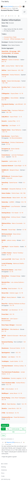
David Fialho (15, 136)
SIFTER (4, 335)
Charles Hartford (17, 87)
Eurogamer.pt (6, 148)
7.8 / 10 (14, 157)
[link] (6, 15)
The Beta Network (7, 366)
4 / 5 (18, 121)
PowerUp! (5, 310)
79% (3, 172)
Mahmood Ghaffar (18, 263)
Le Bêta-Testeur (7, 253)
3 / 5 (20, 116)
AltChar (4, 70)
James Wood (13, 393)
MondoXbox (5, 276)
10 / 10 (9, 254)
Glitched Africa (6, 223)
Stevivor (4, 357)
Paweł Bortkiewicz (19, 417)
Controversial (15, 429)
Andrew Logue (14, 293)
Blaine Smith (16, 197)
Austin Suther (14, 361)
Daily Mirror (5, 116)
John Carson (13, 318)
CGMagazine (5, 93)
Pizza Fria (4, 303)
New (23, 429)
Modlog (3, 467)
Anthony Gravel (15, 217)
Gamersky (5, 202)
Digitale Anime (6, 130)
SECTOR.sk (5, 329)
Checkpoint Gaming (8, 104)
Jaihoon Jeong (11, 240)
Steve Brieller (14, 98)
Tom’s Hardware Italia (8, 382)
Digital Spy (5, 125)
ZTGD (3, 413)
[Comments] (24, 11)
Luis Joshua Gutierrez (17, 282)
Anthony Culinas (19, 366)
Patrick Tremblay (18, 253)
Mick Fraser (15, 259)
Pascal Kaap (11, 229)
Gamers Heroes (6, 197)
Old (13, 432)
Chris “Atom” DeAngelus (18, 398)
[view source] (18, 16)
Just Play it (5, 246)
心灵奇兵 (11, 202)
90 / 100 (5, 83)
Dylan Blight (18, 165)
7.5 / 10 (20, 288)
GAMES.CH (5, 170)
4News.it (4, 59)
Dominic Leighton (16, 378)
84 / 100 (23, 193)
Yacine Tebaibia (14, 246)
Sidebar (4, 425)
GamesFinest (6, 206)
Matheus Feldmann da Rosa (17, 303)
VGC (3, 389)
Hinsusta (4, 229)
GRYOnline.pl (6, 176)
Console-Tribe (6, 110)
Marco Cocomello (17, 223)
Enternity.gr (5, 142)
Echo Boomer (6, 136)
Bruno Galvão (15, 148)
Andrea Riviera (20, 382)
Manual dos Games (7, 269)
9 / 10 (4, 76)
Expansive (5, 161)
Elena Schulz (17, 234)
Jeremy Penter (10, 66)
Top (8, 429)
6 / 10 (24, 189)
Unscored (9, 178)
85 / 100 (20, 70)
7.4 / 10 (12, 305)
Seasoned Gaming (7, 342)
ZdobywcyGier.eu (7, 417)
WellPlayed (5, 393)
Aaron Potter (14, 116)
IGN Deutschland (7, 234)
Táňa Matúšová (14, 329)
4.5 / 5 (3, 284)
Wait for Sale (19, 66)
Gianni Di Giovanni (12, 335)
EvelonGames (6, 155)
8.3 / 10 (4, 99)
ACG (3, 66)
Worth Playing (6, 398)
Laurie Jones (13, 161)
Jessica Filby (11, 121)
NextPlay (4, 288)
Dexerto (4, 121)
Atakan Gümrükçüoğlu (13, 81)
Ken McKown (10, 413)
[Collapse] (3, 442)
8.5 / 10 (5, 132)
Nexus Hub (5, 293)
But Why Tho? (6, 87)
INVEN (4, 240)
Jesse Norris (11, 408)
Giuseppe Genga (15, 276)
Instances (4, 470)
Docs (2, 473)
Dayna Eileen (14, 93)
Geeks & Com (6, 217)
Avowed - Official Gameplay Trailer (14, 39)
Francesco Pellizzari (18, 110)
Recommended (6, 320)
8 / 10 (21, 93)
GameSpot (5, 189)
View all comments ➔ (7, 439)
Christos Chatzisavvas (16, 142)
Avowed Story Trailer (10, 37)
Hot (3, 429)
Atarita (4, 81)
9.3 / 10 (4, 278)
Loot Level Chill (6, 259)
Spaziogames (6, 352)
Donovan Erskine (15, 348)
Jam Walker (11, 357)
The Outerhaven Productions (10, 372)
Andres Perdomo (15, 74)
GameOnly (5, 182)
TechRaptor (5, 361)
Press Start (5, 314)
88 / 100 (8, 112)
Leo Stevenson (13, 310)
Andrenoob (5, 74)
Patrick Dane (15, 193)
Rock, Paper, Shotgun (8, 325)
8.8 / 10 (4, 61)
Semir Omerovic (12, 70)
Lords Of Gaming (7, 263)
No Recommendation (16, 138)
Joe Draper (12, 125)
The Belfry (5, 1)
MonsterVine (6, 282)
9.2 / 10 (24, 404)
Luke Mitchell (19, 104)
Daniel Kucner (13, 182)
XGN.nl (4, 404)
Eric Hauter (15, 212)
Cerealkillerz (5, 98)
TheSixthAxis (6, 378)
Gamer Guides (6, 193)
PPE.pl (3, 297)
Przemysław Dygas (16, 176)
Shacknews (5, 348)
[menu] (26, 1)
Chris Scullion (10, 389)
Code (2, 476)
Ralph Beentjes (11, 404)
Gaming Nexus (6, 212)
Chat (3, 435)
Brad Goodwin (12, 288)
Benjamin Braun (14, 170)
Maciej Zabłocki (11, 297)
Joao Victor (18, 269)
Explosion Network (7, 165)
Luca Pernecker (15, 206)
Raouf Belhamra (16, 130)
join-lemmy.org (5, 479)
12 (3, 16)
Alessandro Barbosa (15, 189)
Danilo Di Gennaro (13, 59)
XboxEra (4, 408)
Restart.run (5, 318)
